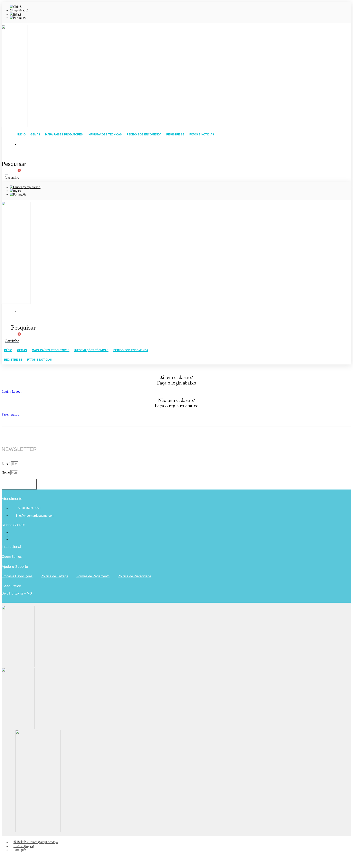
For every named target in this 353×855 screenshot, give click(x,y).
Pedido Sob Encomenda (144, 134)
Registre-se (175, 134)
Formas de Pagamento (92, 576)
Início (21, 134)
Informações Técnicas (105, 134)
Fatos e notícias (201, 134)
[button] (11, 391)
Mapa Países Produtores (64, 134)
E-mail (6, 463)
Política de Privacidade (134, 576)
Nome (6, 472)
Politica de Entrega (54, 576)
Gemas (35, 134)
